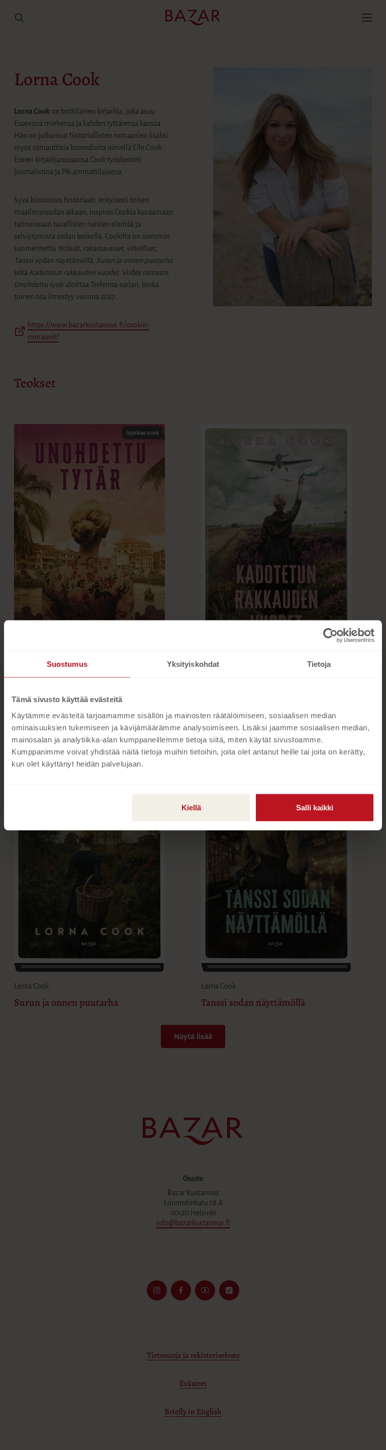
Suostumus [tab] (67, 663)
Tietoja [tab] (319, 663)
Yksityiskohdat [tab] (193, 663)
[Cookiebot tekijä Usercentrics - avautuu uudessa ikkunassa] (330, 635)
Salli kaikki (314, 807)
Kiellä (191, 807)
